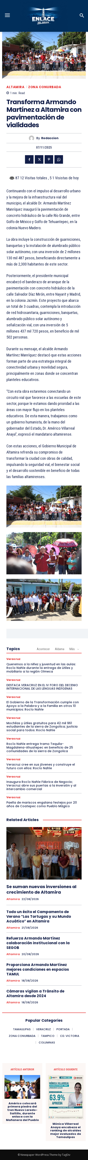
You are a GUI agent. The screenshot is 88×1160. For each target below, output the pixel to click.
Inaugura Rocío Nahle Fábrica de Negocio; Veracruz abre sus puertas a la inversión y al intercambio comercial (41, 785)
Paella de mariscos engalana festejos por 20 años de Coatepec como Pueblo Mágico (41, 804)
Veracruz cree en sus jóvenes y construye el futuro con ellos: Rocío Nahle (40, 766)
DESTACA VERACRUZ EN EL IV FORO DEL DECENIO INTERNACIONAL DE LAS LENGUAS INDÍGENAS (42, 687)
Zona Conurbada (44, 87)
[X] (39, 159)
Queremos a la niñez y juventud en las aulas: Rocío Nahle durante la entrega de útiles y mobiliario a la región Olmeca (41, 668)
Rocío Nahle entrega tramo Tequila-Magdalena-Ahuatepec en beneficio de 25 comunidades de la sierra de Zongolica (39, 747)
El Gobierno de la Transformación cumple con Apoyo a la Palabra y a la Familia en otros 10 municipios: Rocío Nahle (42, 706)
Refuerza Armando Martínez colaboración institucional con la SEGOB (38, 943)
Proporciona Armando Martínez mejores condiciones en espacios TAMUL (37, 969)
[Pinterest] (49, 159)
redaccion (50, 138)
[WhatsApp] (58, 159)
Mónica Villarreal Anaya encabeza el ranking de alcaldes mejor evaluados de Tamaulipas (65, 1130)
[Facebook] (29, 159)
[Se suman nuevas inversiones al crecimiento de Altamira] (44, 853)
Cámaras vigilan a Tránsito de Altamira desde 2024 (35, 993)
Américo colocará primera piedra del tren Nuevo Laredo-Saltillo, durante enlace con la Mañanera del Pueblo (22, 1112)
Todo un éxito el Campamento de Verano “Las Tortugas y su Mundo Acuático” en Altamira (38, 916)
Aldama (59, 649)
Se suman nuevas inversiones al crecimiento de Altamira (41, 889)
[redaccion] (32, 138)
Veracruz (13, 659)
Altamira (15, 87)
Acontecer (43, 649)
